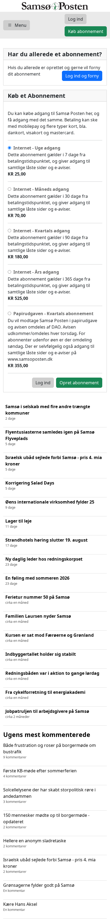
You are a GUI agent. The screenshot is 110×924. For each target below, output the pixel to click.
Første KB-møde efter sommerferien (40, 773)
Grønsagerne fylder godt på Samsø (38, 887)
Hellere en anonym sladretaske (34, 843)
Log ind (43, 383)
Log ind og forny (82, 76)
